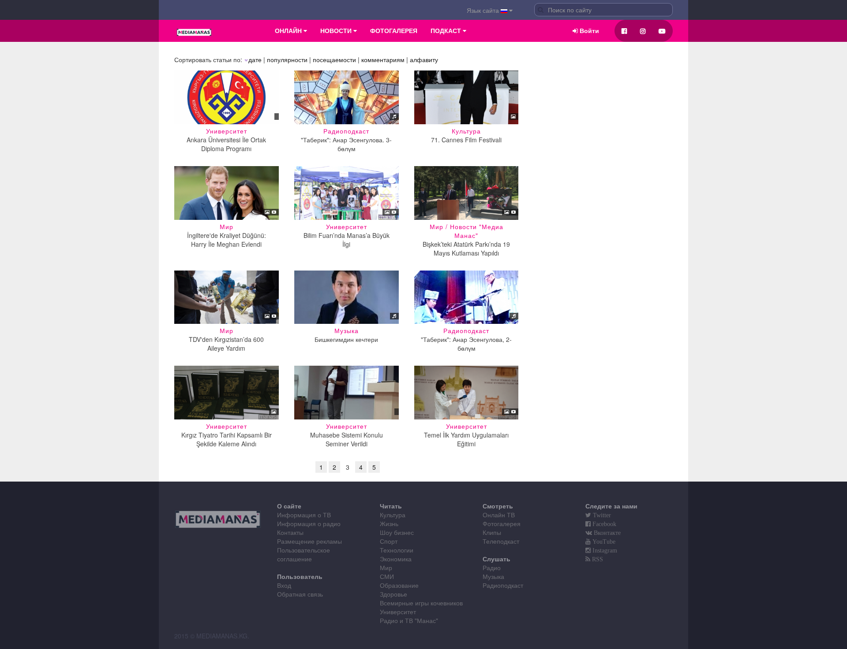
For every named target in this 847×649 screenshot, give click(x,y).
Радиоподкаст (503, 585)
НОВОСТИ (336, 30)
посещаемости (334, 59)
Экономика (396, 558)
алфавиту (424, 59)
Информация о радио (309, 523)
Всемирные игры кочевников (421, 602)
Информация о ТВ (304, 514)
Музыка (493, 576)
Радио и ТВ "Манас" (409, 620)
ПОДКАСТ (447, 30)
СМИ (387, 576)
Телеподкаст (501, 541)
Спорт (388, 541)
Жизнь (389, 523)
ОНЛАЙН (289, 30)
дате (255, 59)
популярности (287, 59)
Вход (284, 585)
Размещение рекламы (309, 541)
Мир (386, 567)
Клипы (492, 532)
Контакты (290, 532)
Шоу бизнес (397, 532)
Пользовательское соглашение (303, 554)
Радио (492, 567)
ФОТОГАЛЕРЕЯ (393, 30)
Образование (399, 585)
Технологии (396, 549)
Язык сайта (484, 10)
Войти (588, 30)
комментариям (383, 59)
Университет (398, 611)
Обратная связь (300, 594)
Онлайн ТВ (499, 514)
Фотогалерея (502, 523)
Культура (392, 514)
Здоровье (393, 594)
